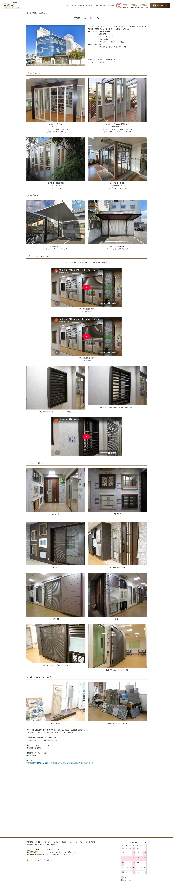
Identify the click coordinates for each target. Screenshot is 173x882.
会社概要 (111, 5)
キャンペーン (73, 842)
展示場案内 (33, 13)
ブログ (81, 842)
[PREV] (122, 842)
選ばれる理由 (71, 5)
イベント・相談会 (60, 842)
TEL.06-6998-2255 (53, 854)
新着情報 (81, 5)
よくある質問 (90, 842)
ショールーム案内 (100, 5)
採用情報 (29, 844)
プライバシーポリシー (46, 860)
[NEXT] (145, 842)
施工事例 (89, 5)
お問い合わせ (161, 5)
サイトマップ (31, 860)
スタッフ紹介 (39, 844)
